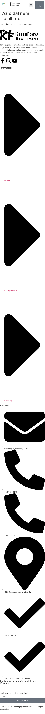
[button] (31, 5)
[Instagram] (8, 60)
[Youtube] (14, 60)
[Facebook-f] (2, 60)
